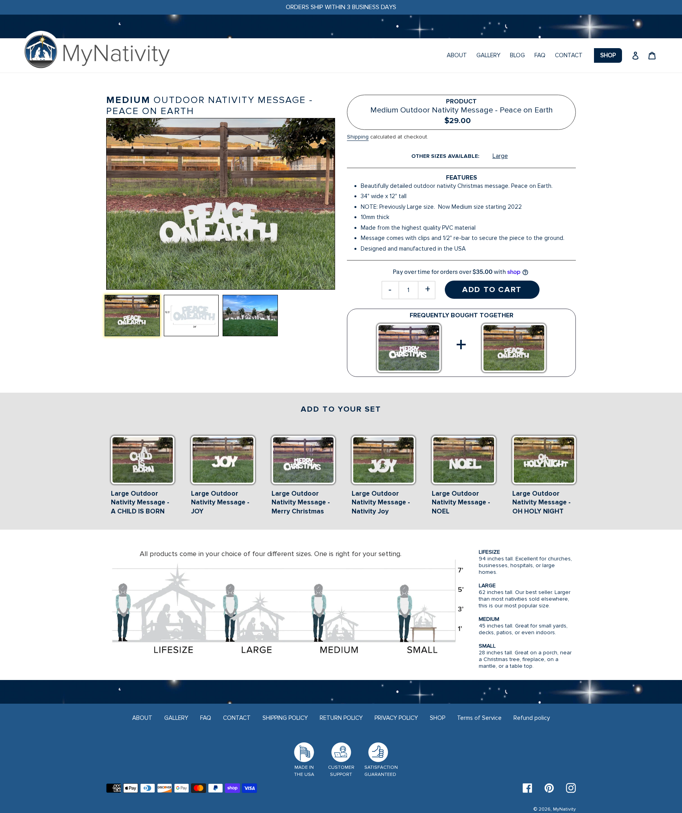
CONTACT (237, 717)
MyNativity (564, 809)
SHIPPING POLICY (285, 717)
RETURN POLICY (341, 717)
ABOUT (142, 717)
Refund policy (531, 717)
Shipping (358, 136)
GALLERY (176, 717)
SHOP (437, 717)
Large (500, 156)
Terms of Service (479, 717)
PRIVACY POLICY (396, 717)
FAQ (205, 717)
